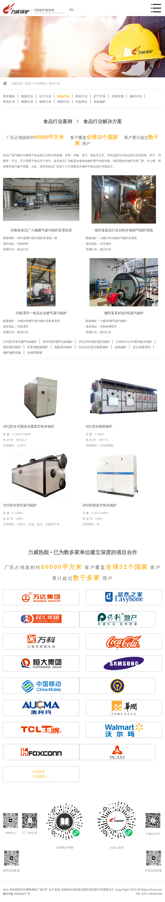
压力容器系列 (142, 347)
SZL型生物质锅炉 (99, 426)
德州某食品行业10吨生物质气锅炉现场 (124, 230)
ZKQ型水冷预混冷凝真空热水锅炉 (28, 426)
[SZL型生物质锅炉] (124, 397)
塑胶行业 (27, 101)
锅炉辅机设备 (12, 352)
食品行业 (54, 83)
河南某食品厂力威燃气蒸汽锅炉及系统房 (41, 230)
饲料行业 (63, 101)
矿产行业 (100, 96)
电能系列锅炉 (63, 347)
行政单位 (81, 101)
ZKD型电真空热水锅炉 (99, 505)
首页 (28, 83)
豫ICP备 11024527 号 (16, 893)
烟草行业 (45, 101)
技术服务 (9, 96)
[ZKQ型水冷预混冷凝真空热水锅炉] (41, 397)
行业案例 (40, 83)
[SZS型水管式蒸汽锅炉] (41, 475)
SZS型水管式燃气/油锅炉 (20, 341)
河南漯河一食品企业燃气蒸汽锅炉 (41, 313)
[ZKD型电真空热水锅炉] (120, 475)
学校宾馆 (118, 96)
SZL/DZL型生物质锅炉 (93, 347)
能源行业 (27, 96)
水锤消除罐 (34, 352)
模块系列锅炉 (12, 347)
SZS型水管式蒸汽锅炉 (20, 505)
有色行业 (9, 101)
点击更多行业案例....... (41, 774)
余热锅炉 (100, 101)
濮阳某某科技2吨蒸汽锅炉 (123, 313)
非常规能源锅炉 (37, 347)
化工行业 (45, 96)
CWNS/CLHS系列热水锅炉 (134, 341)
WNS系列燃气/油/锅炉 (58, 341)
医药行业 (81, 96)
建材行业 (136, 96)
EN (71, 9)
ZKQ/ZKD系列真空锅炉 (94, 341)
